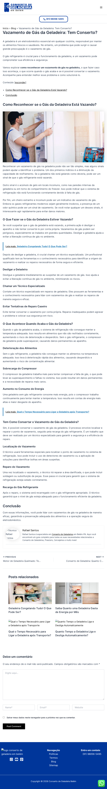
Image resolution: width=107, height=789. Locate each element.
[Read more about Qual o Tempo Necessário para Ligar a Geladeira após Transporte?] (30, 623)
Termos (53, 757)
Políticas (53, 754)
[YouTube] (16, 759)
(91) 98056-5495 (92, 754)
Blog (53, 761)
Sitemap (53, 765)
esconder (20, 82)
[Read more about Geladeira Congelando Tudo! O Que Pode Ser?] (30, 593)
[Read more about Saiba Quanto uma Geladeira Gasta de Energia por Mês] (77, 593)
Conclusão (11, 95)
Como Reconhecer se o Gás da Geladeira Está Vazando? (36, 90)
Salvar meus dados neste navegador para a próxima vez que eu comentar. (41, 717)
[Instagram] (11, 759)
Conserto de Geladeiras (62, 534)
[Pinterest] (21, 759)
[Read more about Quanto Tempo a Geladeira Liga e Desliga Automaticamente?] (77, 623)
